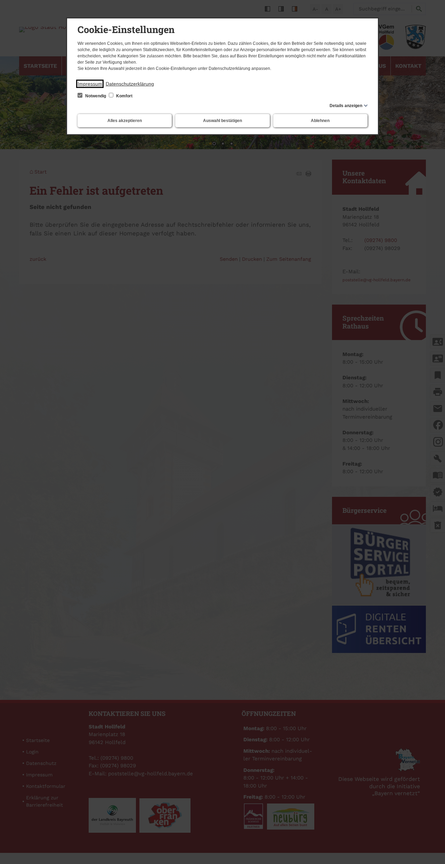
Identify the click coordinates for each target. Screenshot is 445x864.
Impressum (90, 84)
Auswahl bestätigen (222, 120)
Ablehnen (320, 120)
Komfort (123, 96)
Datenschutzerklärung (130, 84)
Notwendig (95, 96)
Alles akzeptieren (124, 120)
